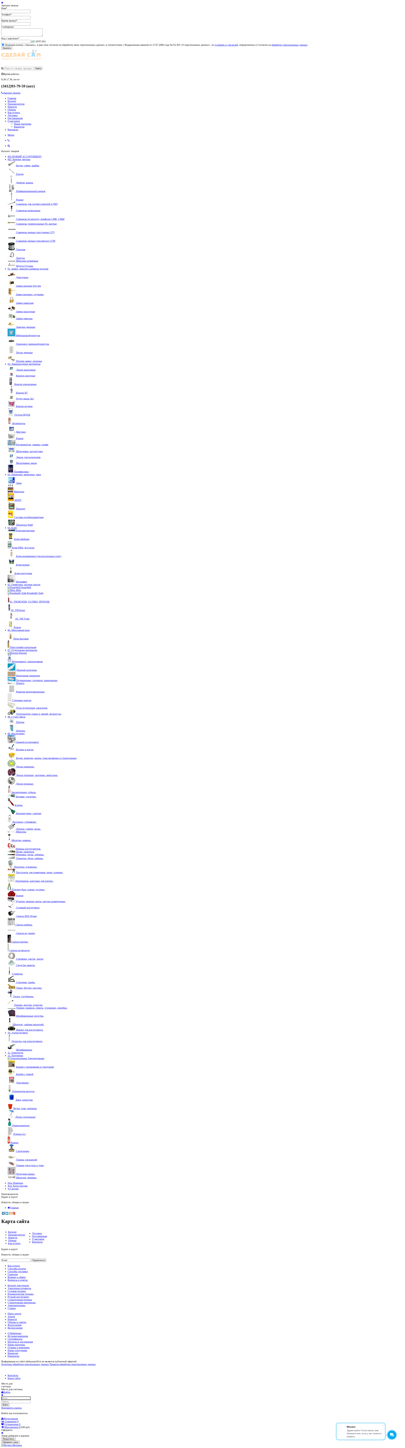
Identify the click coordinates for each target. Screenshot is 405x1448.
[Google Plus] (13, 1213)
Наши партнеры (22, 124)
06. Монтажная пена (19, 630)
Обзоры (12, 109)
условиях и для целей (226, 45)
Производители (16, 104)
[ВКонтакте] (3, 1213)
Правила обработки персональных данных (73, 1364)
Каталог (12, 101)
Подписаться (38, 1260)
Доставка (13, 115)
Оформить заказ (10, 1442)
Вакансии (19, 126)
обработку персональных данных (289, 45)
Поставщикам (15, 118)
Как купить (14, 112)
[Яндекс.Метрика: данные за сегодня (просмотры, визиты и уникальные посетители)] (11, 1445)
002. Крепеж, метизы (19, 159)
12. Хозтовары (15, 1055)
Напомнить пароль (11, 1408)
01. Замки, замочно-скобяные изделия (28, 268)
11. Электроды (15, 1052)
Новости (12, 106)
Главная (12, 98)
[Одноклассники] (10, 1213)
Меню (11, 135)
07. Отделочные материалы (22, 650)
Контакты (13, 129)
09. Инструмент (16, 733)
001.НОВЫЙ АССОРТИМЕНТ (25, 156)
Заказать (7, 48)
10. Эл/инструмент (18, 1032)
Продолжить (8, 1439)
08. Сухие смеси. (17, 716)
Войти (5, 1405)
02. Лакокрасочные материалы (24, 364)
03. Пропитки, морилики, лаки (24, 474)
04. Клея (12, 527)
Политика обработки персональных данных (25, 1364)
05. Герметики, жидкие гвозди (24, 584)
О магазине (14, 121)
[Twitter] (6, 1213)
